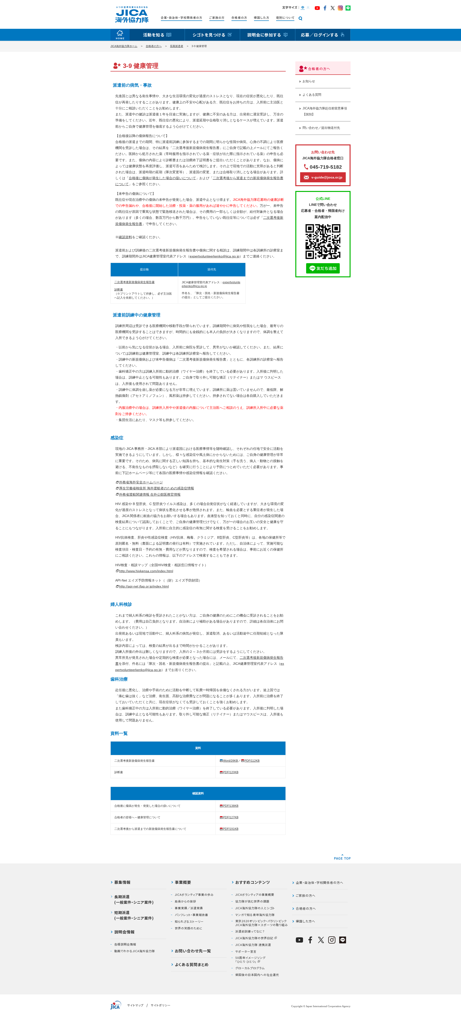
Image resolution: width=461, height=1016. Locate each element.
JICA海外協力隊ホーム (123, 46)
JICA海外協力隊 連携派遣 (253, 945)
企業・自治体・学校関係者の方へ (319, 882)
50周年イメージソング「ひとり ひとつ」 (250, 959)
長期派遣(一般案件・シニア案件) (134, 899)
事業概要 (183, 882)
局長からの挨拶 (185, 901)
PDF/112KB (252, 760)
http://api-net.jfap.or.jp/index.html (144, 586)
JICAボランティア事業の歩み (194, 895)
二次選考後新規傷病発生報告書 (134, 282)
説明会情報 (124, 932)
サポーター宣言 (245, 951)
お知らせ (309, 81)
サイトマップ (135, 1005)
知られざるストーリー (189, 921)
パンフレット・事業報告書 (191, 915)
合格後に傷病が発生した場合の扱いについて (162, 178)
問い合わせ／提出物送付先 (321, 128)
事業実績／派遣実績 (189, 908)
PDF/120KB (230, 772)
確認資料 (125, 237)
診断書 (118, 289)
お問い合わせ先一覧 (193, 951)
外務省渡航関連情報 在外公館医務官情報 (150, 494)
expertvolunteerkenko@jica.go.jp (214, 256)
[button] (302, 8)
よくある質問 (312, 94)
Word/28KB (230, 760)
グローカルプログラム (250, 968)
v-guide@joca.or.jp (326, 177)
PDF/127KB (230, 817)
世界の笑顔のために (189, 928)
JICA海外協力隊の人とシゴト (255, 908)
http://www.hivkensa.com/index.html (146, 571)
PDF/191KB (230, 829)
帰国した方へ (305, 921)
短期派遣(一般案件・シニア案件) (134, 915)
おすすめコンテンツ (252, 882)
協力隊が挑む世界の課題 (252, 901)
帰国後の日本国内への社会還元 (257, 975)
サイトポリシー (161, 1005)
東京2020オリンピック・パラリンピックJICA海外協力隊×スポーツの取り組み (261, 923)
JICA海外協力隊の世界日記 (254, 938)
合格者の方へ (154, 46)
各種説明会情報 (125, 944)
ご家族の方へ (305, 895)
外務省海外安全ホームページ (141, 482)
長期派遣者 (176, 46)
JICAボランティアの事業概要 (254, 895)
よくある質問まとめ (192, 965)
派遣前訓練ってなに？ (250, 931)
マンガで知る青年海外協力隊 (255, 915)
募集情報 (122, 882)
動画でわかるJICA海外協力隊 (134, 951)
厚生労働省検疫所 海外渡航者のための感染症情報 (156, 488)
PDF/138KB (230, 806)
